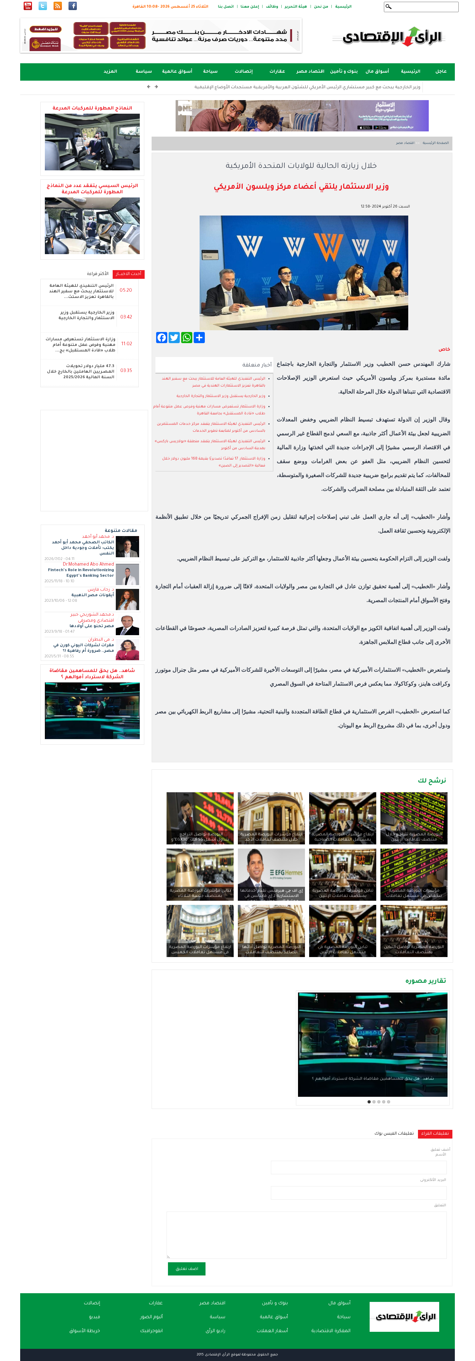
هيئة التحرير (296, 7)
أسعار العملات (272, 1331)
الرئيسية (343, 7)
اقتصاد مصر (310, 72)
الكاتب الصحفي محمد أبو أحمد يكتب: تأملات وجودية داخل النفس (83, 548)
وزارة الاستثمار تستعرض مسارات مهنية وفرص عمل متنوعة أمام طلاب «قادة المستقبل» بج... (80, 345)
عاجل (441, 72)
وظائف (272, 7)
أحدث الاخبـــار (127, 274)
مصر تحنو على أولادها (92, 626)
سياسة (144, 72)
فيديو (94, 1317)
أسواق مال (377, 72)
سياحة (210, 72)
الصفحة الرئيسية (435, 143)
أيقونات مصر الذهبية (92, 595)
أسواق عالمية (177, 72)
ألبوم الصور (151, 1317)
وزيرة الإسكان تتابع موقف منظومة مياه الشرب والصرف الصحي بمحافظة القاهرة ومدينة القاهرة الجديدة (315, 87)
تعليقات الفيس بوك (394, 1134)
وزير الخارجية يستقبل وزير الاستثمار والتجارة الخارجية (221, 396)
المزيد (110, 72)
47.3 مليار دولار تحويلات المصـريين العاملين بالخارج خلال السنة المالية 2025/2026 (80, 372)
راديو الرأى (215, 1331)
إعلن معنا (250, 7)
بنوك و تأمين (344, 72)
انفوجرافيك (151, 1331)
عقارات (277, 72)
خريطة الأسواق (84, 1331)
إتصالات (244, 72)
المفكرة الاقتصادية (331, 1331)
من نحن (321, 7)
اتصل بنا (226, 7)
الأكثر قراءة (97, 274)
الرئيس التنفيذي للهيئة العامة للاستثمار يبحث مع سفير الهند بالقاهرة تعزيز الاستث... (81, 292)
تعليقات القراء (433, 1134)
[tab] (435, 1134)
